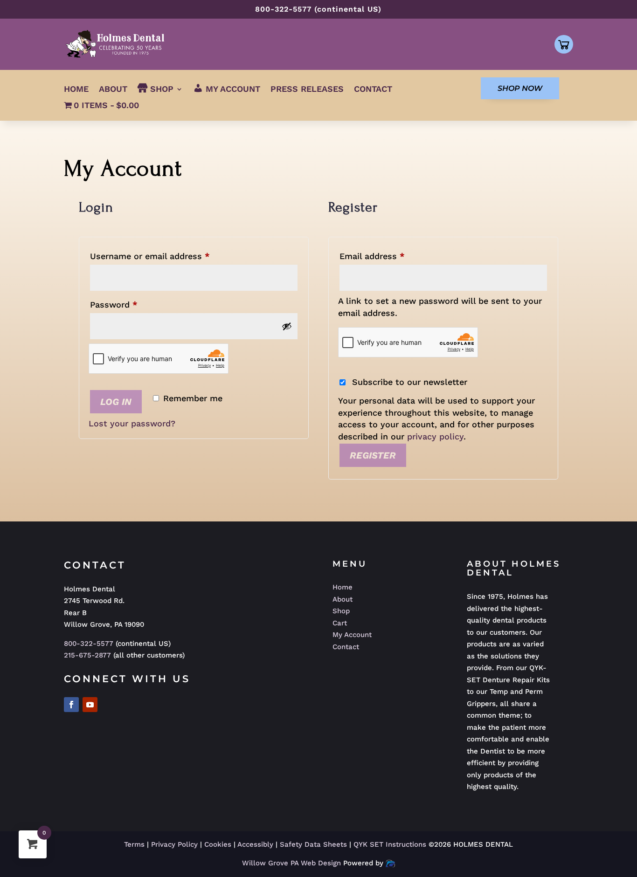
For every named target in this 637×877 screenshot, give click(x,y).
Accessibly (255, 844)
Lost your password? (132, 423)
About (113, 90)
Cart (339, 623)
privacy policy (435, 436)
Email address (389, 256)
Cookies (217, 844)
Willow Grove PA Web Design (292, 863)
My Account (352, 634)
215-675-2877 (87, 655)
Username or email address (167, 256)
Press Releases (307, 90)
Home (76, 90)
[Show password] (287, 326)
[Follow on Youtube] (90, 704)
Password (131, 304)
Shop (341, 611)
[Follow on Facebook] (71, 704)
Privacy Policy (174, 844)
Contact (373, 90)
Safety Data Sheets (313, 844)
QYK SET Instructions (391, 844)
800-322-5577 (88, 643)
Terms (134, 844)
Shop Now (520, 88)
